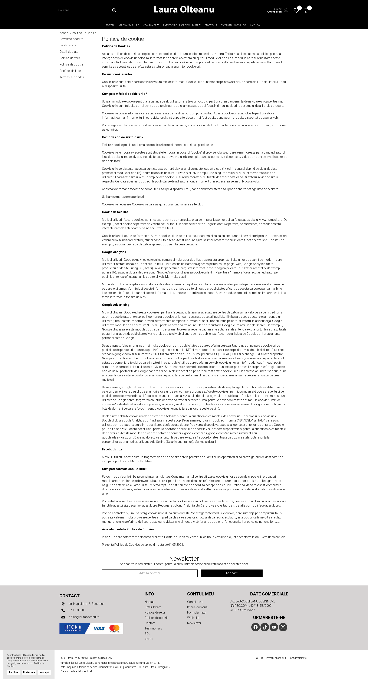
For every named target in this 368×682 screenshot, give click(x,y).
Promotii (211, 24)
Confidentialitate (70, 71)
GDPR (259, 657)
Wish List (193, 617)
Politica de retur (69, 58)
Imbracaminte (128, 24)
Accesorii (150, 24)
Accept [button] (44, 672)
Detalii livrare (67, 45)
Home (110, 24)
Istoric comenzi (197, 607)
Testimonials (153, 628)
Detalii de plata (68, 51)
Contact (256, 24)
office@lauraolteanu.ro (83, 617)
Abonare (232, 573)
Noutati (149, 602)
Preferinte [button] (29, 672)
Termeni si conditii (71, 77)
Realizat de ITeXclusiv (100, 657)
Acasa (63, 33)
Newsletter (194, 623)
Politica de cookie (84, 33)
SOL (147, 633)
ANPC (148, 639)
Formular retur (197, 612)
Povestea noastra (233, 24)
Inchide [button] (13, 672)
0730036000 (77, 610)
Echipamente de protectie (181, 24)
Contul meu (195, 602)
